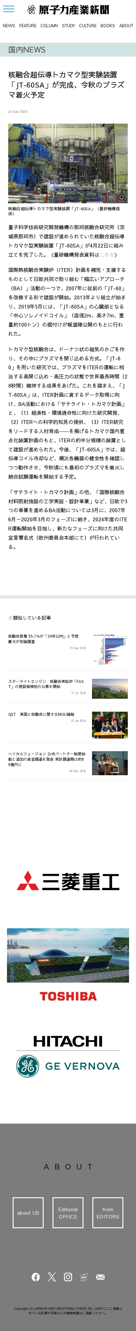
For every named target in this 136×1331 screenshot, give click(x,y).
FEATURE (27, 25)
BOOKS (108, 25)
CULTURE (87, 25)
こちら (106, 254)
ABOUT (126, 25)
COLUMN (49, 25)
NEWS (9, 25)
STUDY (68, 25)
